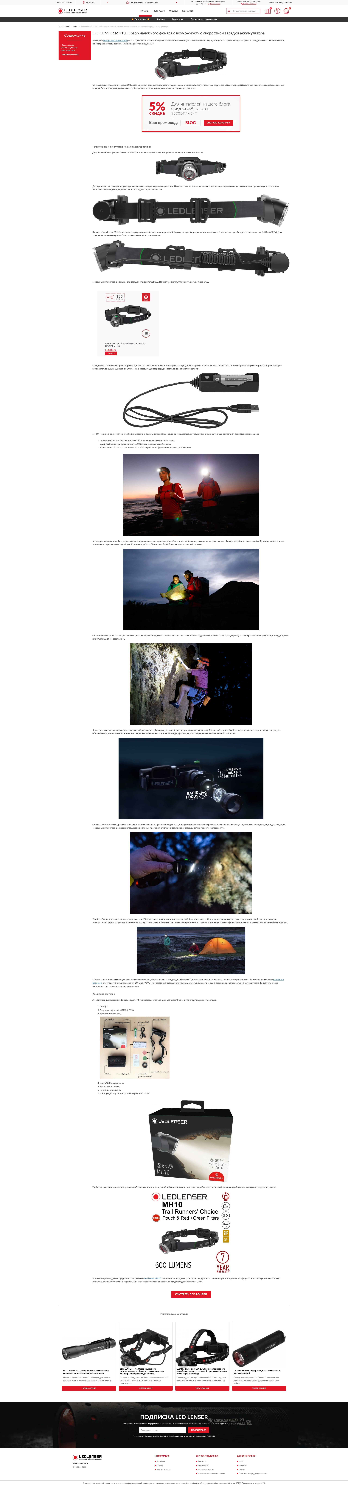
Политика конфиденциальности (253, 1474)
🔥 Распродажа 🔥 (140, 19)
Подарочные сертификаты (204, 19)
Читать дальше (89, 1388)
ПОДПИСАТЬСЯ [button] (198, 1430)
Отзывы (173, 11)
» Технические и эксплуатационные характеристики (69, 47)
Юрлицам (159, 11)
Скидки (242, 1469)
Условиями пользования (196, 1436)
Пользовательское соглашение (211, 1474)
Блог (241, 1461)
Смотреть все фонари (218, 123)
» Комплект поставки (70, 55)
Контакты (187, 11)
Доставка (160, 1461)
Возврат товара (163, 1469)
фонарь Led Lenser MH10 (115, 40)
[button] (248, 3)
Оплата (159, 1465)
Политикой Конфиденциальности (172, 1436)
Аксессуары (177, 19)
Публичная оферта (206, 1469)
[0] (286, 11)
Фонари (161, 19)
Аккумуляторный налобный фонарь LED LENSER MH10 (125, 344)
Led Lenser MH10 (152, 1278)
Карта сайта (203, 1465)
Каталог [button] (145, 11)
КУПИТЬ (111, 353)
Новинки (242, 1465)
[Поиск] (229, 11)
